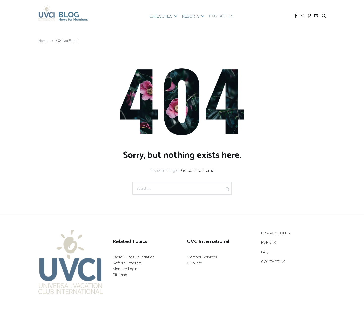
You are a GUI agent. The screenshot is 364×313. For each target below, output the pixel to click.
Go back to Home (197, 170)
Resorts (191, 16)
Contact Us (221, 16)
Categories (161, 16)
